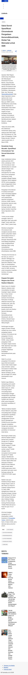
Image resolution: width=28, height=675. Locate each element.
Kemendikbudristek (7, 94)
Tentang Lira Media (9, 4)
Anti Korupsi (10, 529)
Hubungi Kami (8, 8)
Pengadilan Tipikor (7, 541)
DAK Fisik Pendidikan (7, 532)
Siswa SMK (5, 544)
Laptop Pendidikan (7, 538)
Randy (4, 50)
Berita (3, 21)
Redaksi (6, 6)
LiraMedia (4, 13)
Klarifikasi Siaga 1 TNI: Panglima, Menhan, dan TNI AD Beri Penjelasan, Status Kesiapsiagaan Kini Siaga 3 (12, 599)
